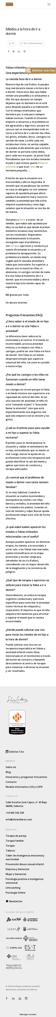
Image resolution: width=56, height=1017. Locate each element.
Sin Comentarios (32, 43)
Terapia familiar (15, 840)
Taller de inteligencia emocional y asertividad (25, 857)
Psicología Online (15, 892)
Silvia (22, 219)
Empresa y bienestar (17, 869)
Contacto (11, 782)
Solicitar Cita (16, 751)
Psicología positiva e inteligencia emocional (24, 880)
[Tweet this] (14, 51)
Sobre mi (11, 767)
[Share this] (8, 51)
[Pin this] (25, 51)
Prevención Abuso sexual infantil (25, 864)
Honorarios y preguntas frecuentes (26, 777)
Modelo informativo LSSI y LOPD (24, 786)
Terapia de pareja (16, 835)
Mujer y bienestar (16, 874)
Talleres (10, 850)
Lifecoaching (13, 887)
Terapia (10, 845)
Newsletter (16, 901)
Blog (8, 772)
